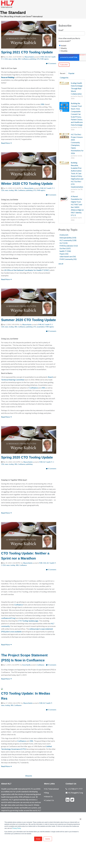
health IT (50, 188)
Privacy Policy (16, 828)
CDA (46, 57)
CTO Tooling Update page (28, 621)
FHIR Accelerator (69, 246)
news (10, 59)
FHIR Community (68, 259)
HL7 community (68, 240)
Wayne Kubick (29, 57)
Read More (5, 143)
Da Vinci (65, 248)
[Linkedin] (67, 799)
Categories (64, 77)
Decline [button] (47, 839)
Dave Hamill (26, 665)
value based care (68, 256)
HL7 (49, 57)
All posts (28, 776)
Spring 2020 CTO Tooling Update (27, 457)
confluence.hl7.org (8, 618)
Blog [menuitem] (47, 793)
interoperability (68, 238)
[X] (72, 799)
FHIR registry (44, 59)
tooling (14, 59)
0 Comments (51, 63)
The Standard (13, 12)
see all (60, 264)
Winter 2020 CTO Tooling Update (27, 183)
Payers (64, 254)
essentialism (41, 327)
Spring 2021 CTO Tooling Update (27, 52)
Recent (62, 73)
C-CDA (5, 59)
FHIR (42, 57)
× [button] (80, 818)
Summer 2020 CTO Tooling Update (28, 320)
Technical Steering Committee (12, 380)
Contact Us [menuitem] (49, 800)
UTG (38, 59)
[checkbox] (71, 48)
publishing (32, 59)
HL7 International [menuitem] (52, 789)
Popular (71, 73)
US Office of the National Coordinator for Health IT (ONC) (26, 270)
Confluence (25, 59)
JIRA (19, 59)
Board (50, 377)
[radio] (71, 45)
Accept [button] (38, 839)
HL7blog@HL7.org (75, 793)
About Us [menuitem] (49, 796)
